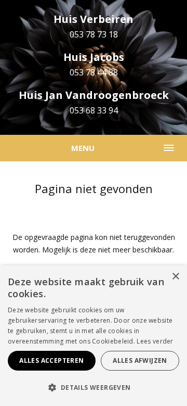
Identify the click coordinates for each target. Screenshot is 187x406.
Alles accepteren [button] (51, 360)
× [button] (175, 277)
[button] (93, 388)
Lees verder (155, 341)
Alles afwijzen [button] (140, 360)
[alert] (93, 335)
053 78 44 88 (94, 72)
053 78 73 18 (94, 34)
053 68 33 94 (94, 110)
